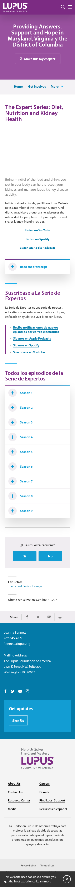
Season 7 (26, 481)
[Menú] (70, 7)
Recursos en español (53, 809)
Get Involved (37, 86)
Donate (44, 792)
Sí (24, 556)
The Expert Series (19, 586)
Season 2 (26, 407)
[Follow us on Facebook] (5, 691)
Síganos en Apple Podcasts (32, 338)
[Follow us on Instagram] (27, 691)
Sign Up (18, 720)
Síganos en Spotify (26, 345)
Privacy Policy (28, 865)
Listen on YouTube (37, 230)
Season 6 (26, 466)
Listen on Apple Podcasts (37, 248)
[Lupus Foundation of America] (15, 7)
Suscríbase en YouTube (29, 352)
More (55, 86)
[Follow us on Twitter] (13, 691)
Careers (44, 783)
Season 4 (26, 437)
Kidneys (37, 586)
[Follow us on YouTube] (20, 691)
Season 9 (26, 511)
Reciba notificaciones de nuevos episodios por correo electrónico (36, 329)
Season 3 (26, 422)
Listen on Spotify (38, 239)
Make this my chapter (39, 59)
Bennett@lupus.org (17, 644)
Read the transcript (33, 267)
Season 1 (26, 393)
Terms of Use (47, 865)
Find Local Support (52, 800)
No (50, 556)
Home (18, 86)
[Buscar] (63, 7)
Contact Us (15, 792)
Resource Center (19, 800)
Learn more (43, 881)
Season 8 (26, 496)
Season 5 (26, 452)
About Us (14, 783)
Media (12, 809)
